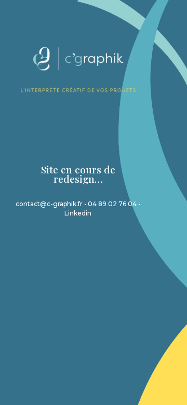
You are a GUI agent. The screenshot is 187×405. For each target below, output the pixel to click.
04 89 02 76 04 (112, 204)
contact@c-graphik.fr (49, 204)
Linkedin (77, 213)
